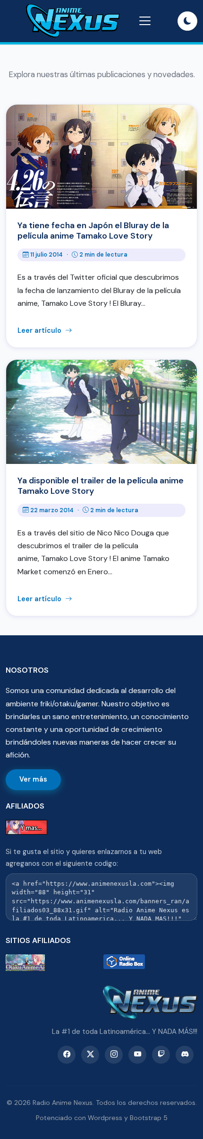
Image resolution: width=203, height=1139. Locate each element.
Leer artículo (40, 330)
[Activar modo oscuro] (187, 21)
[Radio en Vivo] (150, 962)
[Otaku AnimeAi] (53, 962)
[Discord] (185, 1055)
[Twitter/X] (90, 1055)
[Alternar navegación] (145, 21)
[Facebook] (67, 1055)
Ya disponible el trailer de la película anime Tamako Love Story (100, 485)
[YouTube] (137, 1055)
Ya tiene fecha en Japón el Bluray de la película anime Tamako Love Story (93, 230)
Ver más (33, 779)
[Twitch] (161, 1055)
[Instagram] (114, 1055)
